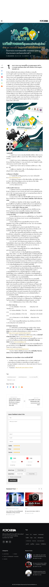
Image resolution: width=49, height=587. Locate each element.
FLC (31, 534)
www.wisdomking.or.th (15, 177)
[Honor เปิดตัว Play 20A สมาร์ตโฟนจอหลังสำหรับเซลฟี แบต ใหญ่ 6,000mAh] (28, 556)
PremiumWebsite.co (32, 584)
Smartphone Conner (14, 508)
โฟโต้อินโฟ (43, 544)
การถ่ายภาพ (28, 540)
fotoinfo (35, 534)
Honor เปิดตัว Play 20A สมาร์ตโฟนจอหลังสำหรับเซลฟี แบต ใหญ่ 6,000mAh (14, 511)
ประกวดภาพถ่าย (40, 540)
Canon (27, 534)
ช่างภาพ (34, 540)
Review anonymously (15, 477)
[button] (39, 489)
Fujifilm (27, 537)
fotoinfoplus (41, 534)
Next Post (36, 398)
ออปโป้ (27, 544)
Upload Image (11, 470)
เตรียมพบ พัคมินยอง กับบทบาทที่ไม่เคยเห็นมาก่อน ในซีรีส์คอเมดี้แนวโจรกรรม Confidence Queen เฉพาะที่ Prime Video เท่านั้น (14, 402)
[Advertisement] (24, 9)
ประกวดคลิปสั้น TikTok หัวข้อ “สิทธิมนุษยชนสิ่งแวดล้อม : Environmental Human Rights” (34, 402)
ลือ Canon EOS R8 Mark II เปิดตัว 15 (32, 511)
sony (35, 537)
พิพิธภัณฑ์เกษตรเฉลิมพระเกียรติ (24, 367)
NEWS (7, 508)
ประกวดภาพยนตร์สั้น (33, 377)
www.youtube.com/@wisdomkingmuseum (17, 349)
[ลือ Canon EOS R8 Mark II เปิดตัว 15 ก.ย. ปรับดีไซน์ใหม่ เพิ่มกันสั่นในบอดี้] (28, 565)
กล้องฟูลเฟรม (40, 537)
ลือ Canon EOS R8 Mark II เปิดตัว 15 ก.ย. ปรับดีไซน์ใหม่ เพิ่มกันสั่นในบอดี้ (40, 564)
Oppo (31, 537)
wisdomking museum (11, 377)
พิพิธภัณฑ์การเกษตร (11, 379)
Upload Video (11, 473)
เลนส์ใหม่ (32, 544)
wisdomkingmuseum (22, 377)
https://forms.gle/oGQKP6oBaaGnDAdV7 (20, 333)
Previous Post (13, 397)
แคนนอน (37, 544)
